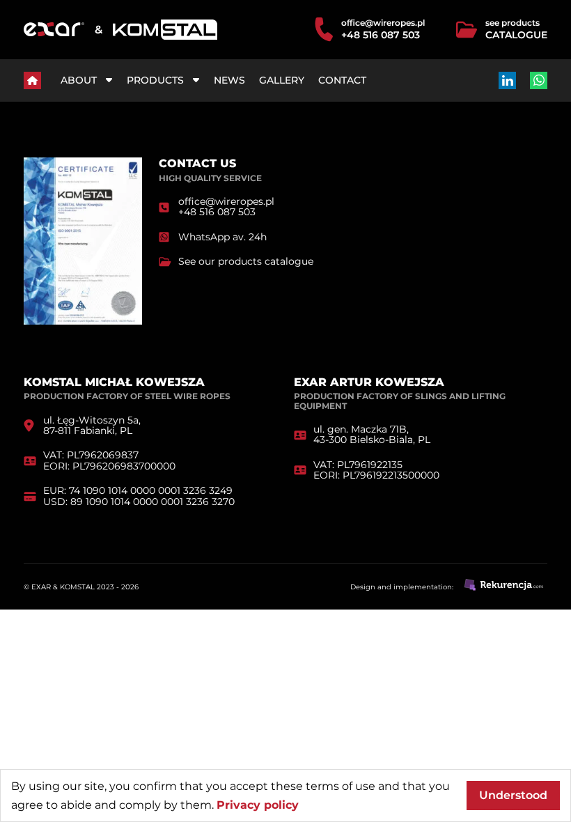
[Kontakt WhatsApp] (538, 80)
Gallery (281, 80)
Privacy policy (258, 805)
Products (155, 80)
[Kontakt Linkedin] (507, 80)
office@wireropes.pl (383, 22)
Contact (342, 80)
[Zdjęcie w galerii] (83, 320)
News (229, 80)
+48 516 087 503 (380, 35)
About (79, 80)
